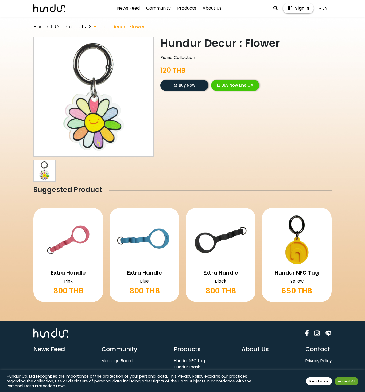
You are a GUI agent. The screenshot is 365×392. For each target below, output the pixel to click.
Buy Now (186, 85)
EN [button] (324, 8)
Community (158, 8)
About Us (212, 8)
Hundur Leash (187, 367)
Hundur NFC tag (189, 360)
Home (40, 26)
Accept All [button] (346, 381)
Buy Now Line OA (236, 85)
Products (186, 8)
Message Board (117, 360)
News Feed (128, 8)
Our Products (70, 26)
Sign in (301, 8)
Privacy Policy (318, 360)
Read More (319, 381)
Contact (317, 349)
